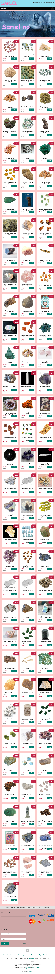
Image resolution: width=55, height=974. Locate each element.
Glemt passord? (23, 943)
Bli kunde (13, 907)
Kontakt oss (46, 907)
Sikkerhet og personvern (24, 955)
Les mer (28, 967)
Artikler (28, 907)
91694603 (31, 958)
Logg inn (40, 907)
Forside (7, 907)
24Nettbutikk (30, 971)
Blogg (40, 955)
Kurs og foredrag (21, 907)
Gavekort (34, 907)
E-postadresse (4, 931)
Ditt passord (4, 937)
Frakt (4, 955)
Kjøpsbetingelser (11, 955)
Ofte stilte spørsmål (48, 955)
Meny (4, 8)
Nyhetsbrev (34, 955)
